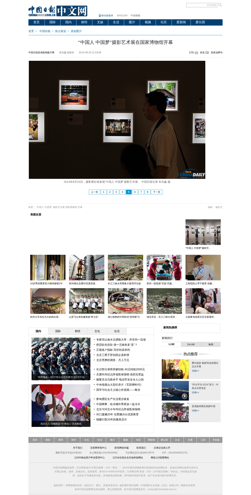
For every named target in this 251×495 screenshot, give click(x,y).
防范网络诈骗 (122, 447)
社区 (164, 22)
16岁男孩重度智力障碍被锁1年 (46, 283)
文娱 (100, 22)
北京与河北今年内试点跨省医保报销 (118, 409)
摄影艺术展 (59, 207)
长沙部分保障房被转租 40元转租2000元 (120, 369)
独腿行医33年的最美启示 (111, 419)
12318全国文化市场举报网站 (128, 457)
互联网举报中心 (98, 447)
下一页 (156, 192)
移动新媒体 (107, 15)
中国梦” (48, 207)
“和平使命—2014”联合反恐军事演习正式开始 (61, 377)
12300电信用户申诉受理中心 (89, 457)
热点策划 (60, 31)
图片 (132, 22)
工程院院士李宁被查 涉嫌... (200, 283)
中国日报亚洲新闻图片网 (41, 52)
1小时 (171, 344)
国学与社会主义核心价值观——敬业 (118, 389)
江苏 (203, 440)
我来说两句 (217, 52)
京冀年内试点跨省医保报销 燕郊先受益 (120, 374)
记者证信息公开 (162, 447)
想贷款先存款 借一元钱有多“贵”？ (116, 344)
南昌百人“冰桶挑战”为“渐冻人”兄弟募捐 (61, 423)
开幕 (80, 207)
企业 (177, 440)
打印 (191, 52)
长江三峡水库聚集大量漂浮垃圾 (124, 283)
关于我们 (77, 447)
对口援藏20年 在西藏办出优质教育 (117, 414)
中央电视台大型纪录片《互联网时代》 (119, 384)
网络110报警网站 (160, 457)
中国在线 (44, 31)
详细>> (195, 370)
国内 (68, 22)
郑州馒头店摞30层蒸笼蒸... (83, 283)
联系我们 (141, 447)
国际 (52, 22)
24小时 (191, 344)
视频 (148, 22)
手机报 (216, 440)
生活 (116, 22)
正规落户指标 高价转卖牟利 (113, 349)
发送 (202, 52)
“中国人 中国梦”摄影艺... (198, 248)
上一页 (94, 192)
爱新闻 (181, 22)
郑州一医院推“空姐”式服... (160, 283)
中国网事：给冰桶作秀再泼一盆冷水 (118, 404)
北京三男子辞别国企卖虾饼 (112, 354)
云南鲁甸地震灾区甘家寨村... (201, 317)
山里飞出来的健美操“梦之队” (84, 317)
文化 (86, 440)
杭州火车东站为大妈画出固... (45, 317)
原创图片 (76, 31)
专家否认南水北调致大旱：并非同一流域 (121, 339)
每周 (210, 344)
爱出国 (200, 22)
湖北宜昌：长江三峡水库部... (162, 317)
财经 (84, 22)
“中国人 (40, 207)
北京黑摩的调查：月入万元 (112, 360)
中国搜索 (135, 15)
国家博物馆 (71, 207)
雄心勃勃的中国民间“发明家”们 (124, 317)
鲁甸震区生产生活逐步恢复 (112, 399)
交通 (190, 440)
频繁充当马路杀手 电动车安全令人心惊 (120, 379)
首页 (36, 22)
